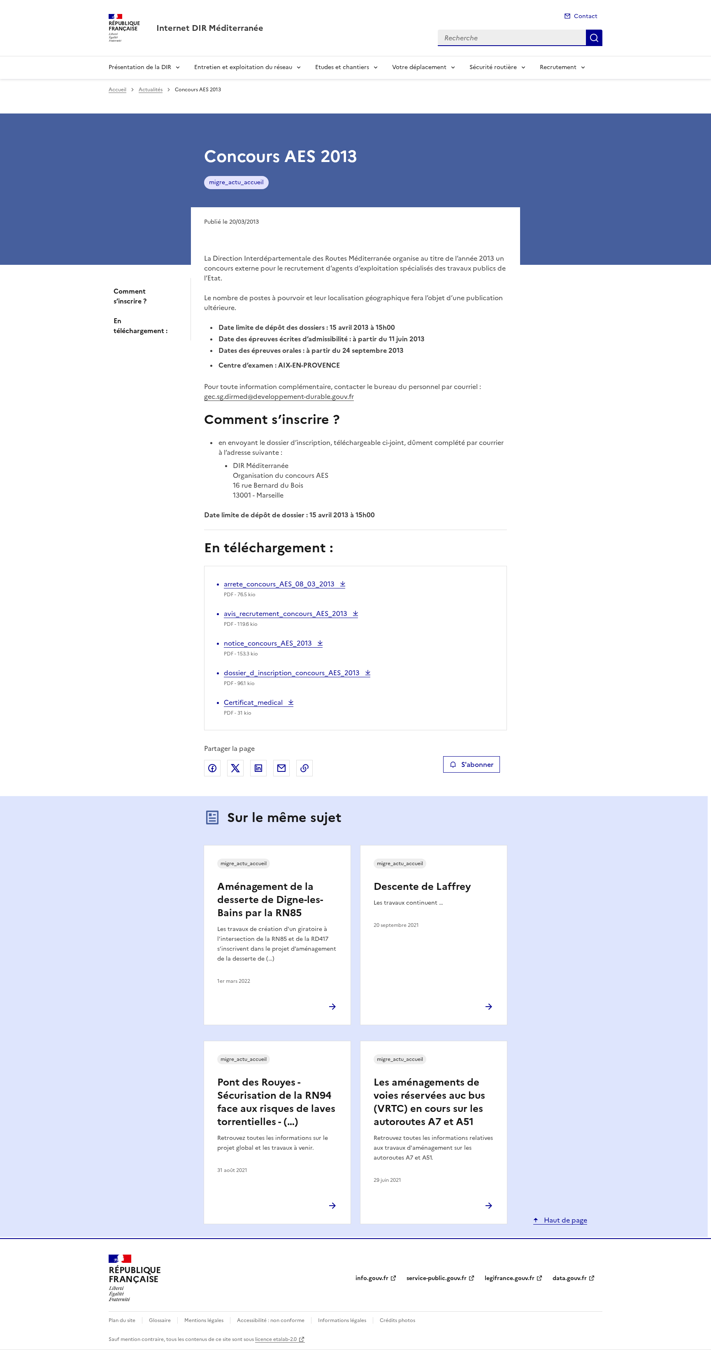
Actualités (151, 89)
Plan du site (122, 1320)
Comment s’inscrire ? (130, 296)
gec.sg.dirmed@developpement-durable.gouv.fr (279, 396)
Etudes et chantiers (342, 67)
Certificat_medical (254, 702)
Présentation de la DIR (140, 67)
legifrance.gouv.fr (509, 1278)
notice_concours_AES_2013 (269, 643)
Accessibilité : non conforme (270, 1320)
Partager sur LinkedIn (258, 768)
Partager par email (281, 768)
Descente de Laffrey (422, 886)
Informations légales (342, 1320)
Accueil (117, 89)
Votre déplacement (419, 67)
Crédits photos (397, 1320)
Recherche (594, 38)
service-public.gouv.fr (437, 1278)
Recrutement (558, 67)
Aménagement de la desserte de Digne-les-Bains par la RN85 (270, 899)
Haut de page (564, 1220)
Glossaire (160, 1320)
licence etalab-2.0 (276, 1339)
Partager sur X (235, 768)
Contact (585, 16)
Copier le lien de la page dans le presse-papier (304, 768)
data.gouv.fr (570, 1278)
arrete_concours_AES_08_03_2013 (280, 584)
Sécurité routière (493, 67)
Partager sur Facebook (212, 768)
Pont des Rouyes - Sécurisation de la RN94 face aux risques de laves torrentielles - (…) (276, 1102)
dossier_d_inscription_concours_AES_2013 (292, 673)
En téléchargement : (140, 326)
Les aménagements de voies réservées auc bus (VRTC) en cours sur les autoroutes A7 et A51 (429, 1102)
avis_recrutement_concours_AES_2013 (286, 613)
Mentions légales (203, 1320)
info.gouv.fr (372, 1278)
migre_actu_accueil (236, 182)
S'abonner (477, 764)
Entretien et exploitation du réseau (243, 67)
